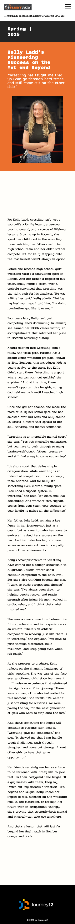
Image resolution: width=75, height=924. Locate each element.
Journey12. (43, 920)
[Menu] (68, 6)
